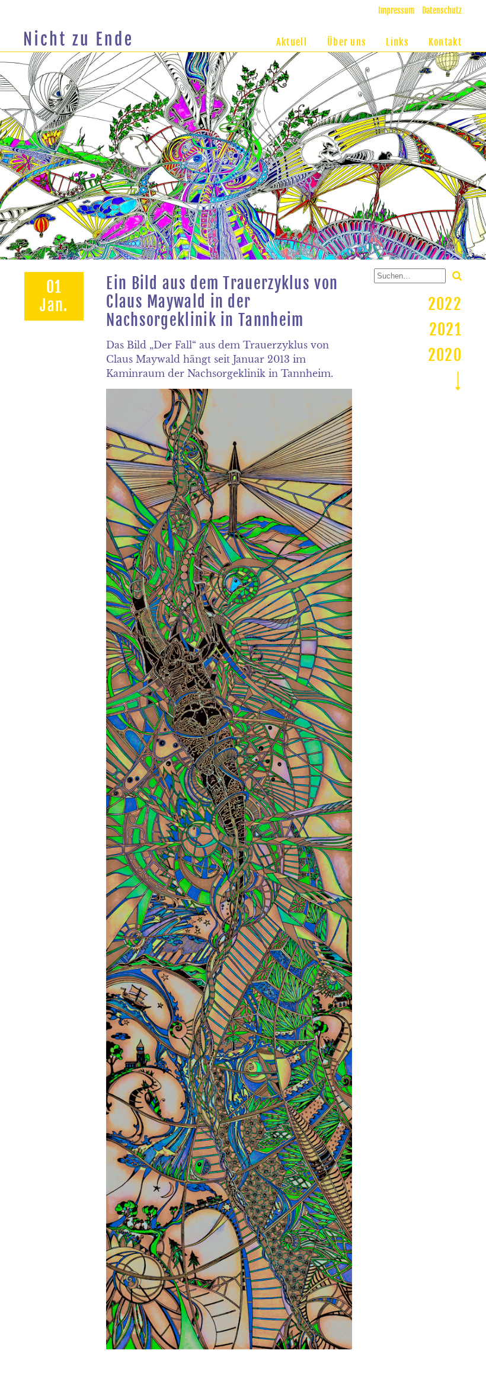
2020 (445, 354)
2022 (445, 304)
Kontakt (445, 42)
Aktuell (291, 42)
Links (397, 42)
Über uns (346, 42)
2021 (445, 329)
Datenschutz (442, 10)
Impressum (396, 10)
